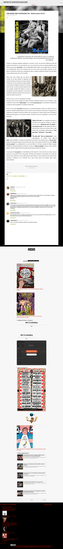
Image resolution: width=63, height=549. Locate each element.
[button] (7, 17)
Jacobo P (12, 187)
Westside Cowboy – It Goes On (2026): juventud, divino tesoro (9, 509)
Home (32, 499)
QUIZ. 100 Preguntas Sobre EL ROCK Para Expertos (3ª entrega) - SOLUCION (10, 539)
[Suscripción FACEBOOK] (29, 250)
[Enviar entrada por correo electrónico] (7, 174)
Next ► (44, 499)
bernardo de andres (15, 212)
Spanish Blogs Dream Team (8, 533)
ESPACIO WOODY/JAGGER (15, 2)
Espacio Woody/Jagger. (22, 545)
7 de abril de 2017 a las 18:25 (20, 187)
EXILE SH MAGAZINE (7, 507)
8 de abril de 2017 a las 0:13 (22, 193)
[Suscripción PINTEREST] (34, 250)
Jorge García (13, 203)
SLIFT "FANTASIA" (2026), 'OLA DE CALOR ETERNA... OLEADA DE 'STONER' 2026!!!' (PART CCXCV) (10, 524)
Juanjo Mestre (13, 220)
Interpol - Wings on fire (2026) (9, 516)
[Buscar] (61, 2)
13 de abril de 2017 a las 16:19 (23, 220)
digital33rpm (13, 193)
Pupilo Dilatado (5, 517)
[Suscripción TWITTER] (31, 250)
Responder (13, 190)
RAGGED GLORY (6, 526)
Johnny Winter (5, 531)
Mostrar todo (3, 543)
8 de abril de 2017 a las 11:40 (25, 212)
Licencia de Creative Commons (45, 545)
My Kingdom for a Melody (8, 510)
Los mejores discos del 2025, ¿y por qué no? (33, 481)
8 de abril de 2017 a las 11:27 (22, 203)
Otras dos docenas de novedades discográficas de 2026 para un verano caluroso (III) (34, 455)
